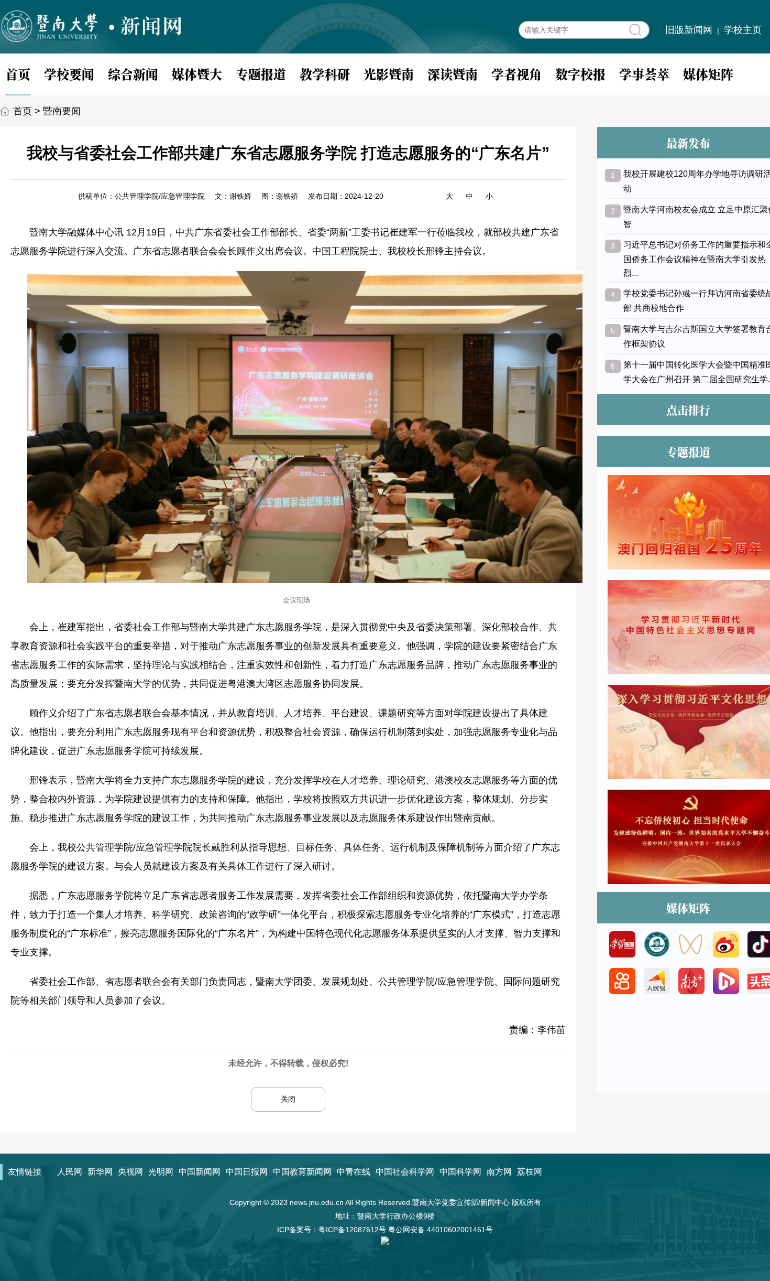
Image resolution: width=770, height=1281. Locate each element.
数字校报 (580, 73)
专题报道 (261, 73)
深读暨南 (452, 73)
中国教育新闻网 (302, 1171)
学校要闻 (69, 73)
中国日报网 (247, 1171)
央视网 (130, 1171)
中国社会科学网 (405, 1171)
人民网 (69, 1171)
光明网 (160, 1171)
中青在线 (353, 1171)
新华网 (100, 1171)
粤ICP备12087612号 (352, 1229)
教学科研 (325, 73)
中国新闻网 (200, 1171)
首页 (17, 73)
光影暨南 (389, 73)
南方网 (499, 1171)
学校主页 (743, 30)
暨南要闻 (62, 111)
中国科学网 (460, 1171)
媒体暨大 (197, 73)
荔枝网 (529, 1171)
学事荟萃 (644, 73)
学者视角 (516, 73)
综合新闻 (133, 73)
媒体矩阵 (708, 73)
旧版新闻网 (688, 30)
